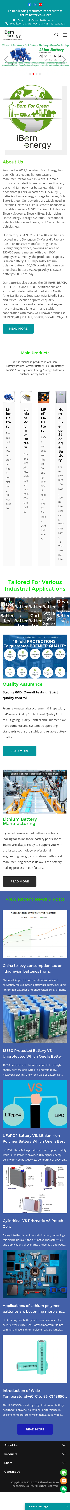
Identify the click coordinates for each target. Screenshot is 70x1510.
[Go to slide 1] (30, 74)
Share (8, 1463)
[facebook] (29, 4)
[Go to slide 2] (33, 74)
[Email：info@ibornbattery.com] (14, 20)
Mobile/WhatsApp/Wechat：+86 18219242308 (37, 23)
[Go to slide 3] (37, 74)
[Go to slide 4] (40, 74)
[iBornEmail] (63, 1480)
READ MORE (18, 328)
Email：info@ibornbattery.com (36, 20)
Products (10, 1454)
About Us (11, 1445)
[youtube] (40, 4)
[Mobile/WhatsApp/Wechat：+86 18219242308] (6, 23)
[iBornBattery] (63, 1472)
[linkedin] (35, 4)
